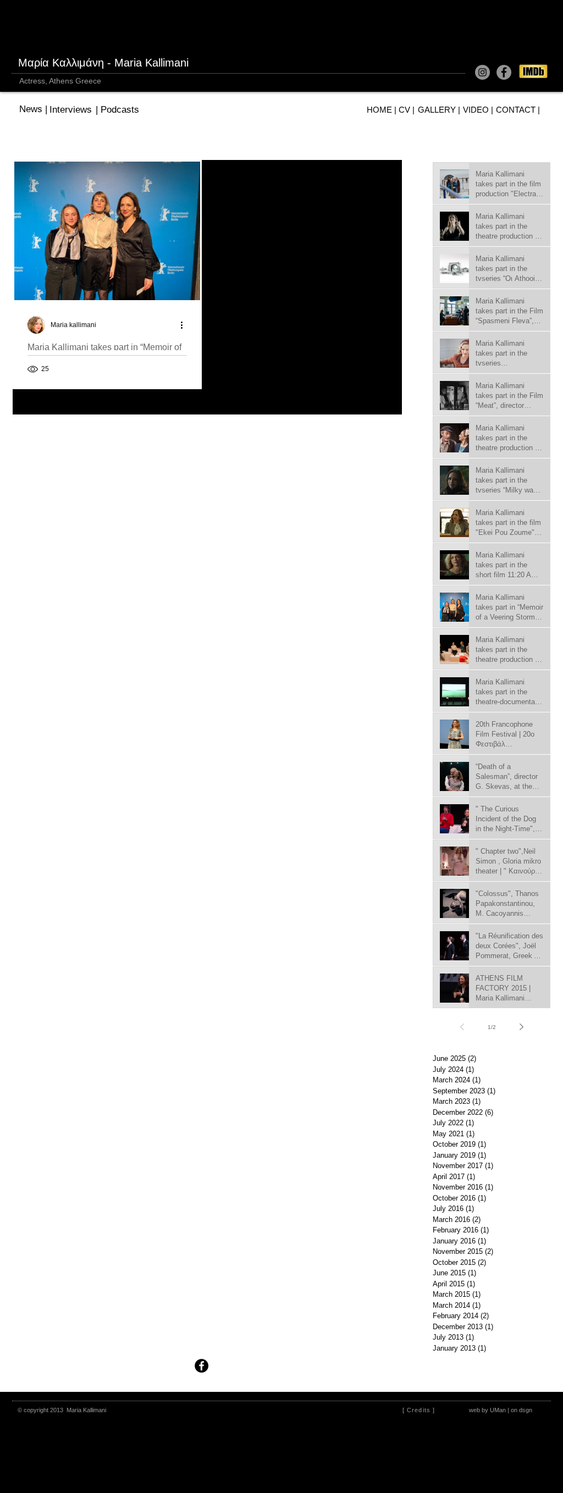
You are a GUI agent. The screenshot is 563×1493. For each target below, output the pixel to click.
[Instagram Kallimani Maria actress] (482, 72)
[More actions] (185, 324)
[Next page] (521, 1027)
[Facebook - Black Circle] (201, 1366)
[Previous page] (462, 1027)
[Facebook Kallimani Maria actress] (503, 72)
